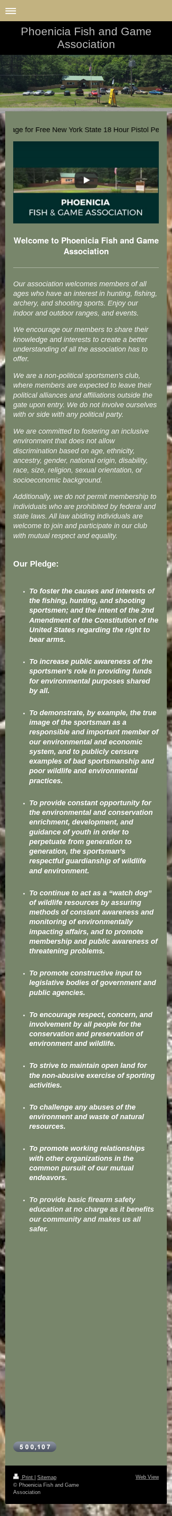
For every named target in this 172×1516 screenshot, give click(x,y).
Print (27, 1477)
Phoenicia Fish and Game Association (86, 37)
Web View (147, 1477)
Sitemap (46, 1477)
